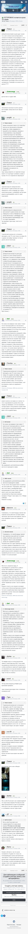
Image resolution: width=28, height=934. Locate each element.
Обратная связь (11, 924)
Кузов (20, 21)
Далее (23, 25)
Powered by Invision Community (14, 928)
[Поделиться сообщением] (25, 30)
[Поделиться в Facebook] (4, 916)
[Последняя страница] (26, 25)
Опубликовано (13, 30)
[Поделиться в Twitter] (2, 916)
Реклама (19, 924)
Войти (14, 900)
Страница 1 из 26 (14, 25)
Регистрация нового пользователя (14, 892)
